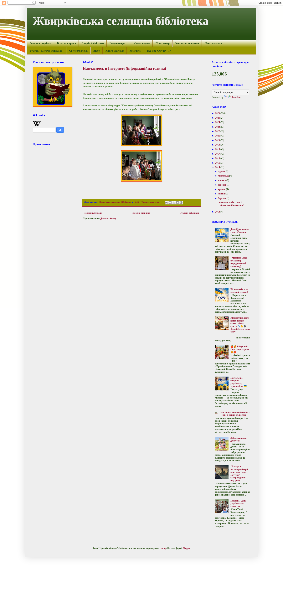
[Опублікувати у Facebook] (177, 202)
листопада (223, 175)
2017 (217, 153)
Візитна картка (66, 43)
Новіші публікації (93, 213)
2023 (217, 127)
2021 (217, 135)
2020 (217, 140)
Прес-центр (163, 43)
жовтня (222, 180)
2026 (217, 113)
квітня (221, 193)
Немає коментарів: (151, 202)
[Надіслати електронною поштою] (166, 202)
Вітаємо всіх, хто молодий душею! (239, 290)
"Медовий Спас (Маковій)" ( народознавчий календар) (238, 261)
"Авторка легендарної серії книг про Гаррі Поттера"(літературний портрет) (239, 473)
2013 (217, 211)
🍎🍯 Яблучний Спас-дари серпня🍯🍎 (239, 349)
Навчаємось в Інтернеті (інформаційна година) (124, 68)
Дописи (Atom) (108, 218)
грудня (222, 171)
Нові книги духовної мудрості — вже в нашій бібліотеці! (235, 413)
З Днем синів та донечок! (238, 439)
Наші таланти (213, 43)
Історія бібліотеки (93, 43)
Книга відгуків (114, 51)
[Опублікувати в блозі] (170, 202)
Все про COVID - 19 (159, 51)
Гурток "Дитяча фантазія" (46, 51)
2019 (217, 144)
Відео (96, 51)
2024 (217, 122)
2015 (217, 163)
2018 (217, 149)
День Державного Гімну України (239, 230)
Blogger (186, 548)
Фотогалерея (142, 43)
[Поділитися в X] (174, 202)
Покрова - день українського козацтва (238, 503)
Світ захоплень (78, 51)
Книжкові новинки (187, 43)
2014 (217, 167)
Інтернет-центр (119, 43)
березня (222, 198)
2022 (217, 131)
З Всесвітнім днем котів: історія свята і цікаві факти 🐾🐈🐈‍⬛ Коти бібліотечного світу (240, 325)
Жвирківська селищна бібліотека (120, 20)
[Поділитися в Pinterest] (181, 202)
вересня (222, 184)
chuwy (163, 548)
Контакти (135, 51)
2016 (217, 158)
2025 (217, 117)
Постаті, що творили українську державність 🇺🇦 (238, 382)
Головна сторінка (40, 43)
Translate (236, 97)
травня (222, 189)
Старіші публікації (189, 213)
